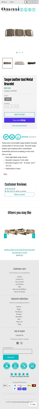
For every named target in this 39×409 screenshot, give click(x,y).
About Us (19, 322)
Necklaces (18, 312)
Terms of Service (19, 292)
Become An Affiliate (19, 289)
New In (19, 307)
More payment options (19, 125)
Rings (19, 309)
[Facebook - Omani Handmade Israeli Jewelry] (17, 343)
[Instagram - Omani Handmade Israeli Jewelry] (21, 343)
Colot (6, 95)
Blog (19, 324)
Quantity (7, 103)
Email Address (8, 348)
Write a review (19, 194)
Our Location (19, 282)
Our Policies (20, 284)
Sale (18, 319)
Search (19, 277)
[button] (33, 236)
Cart (32, 2)
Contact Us (19, 279)
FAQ (19, 287)
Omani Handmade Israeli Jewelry (22, 402)
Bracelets (19, 317)
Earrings (18, 314)
